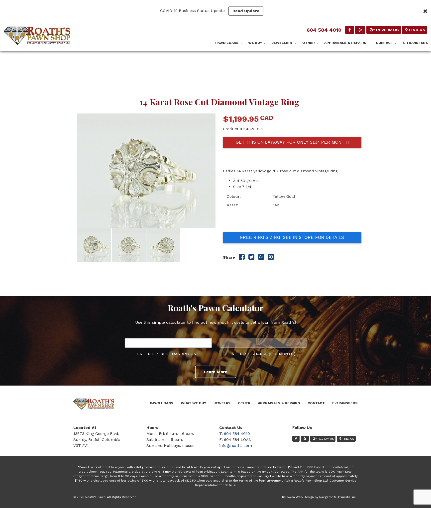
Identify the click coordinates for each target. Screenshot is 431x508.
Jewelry (222, 403)
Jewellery (283, 43)
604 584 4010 (324, 30)
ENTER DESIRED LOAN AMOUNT (168, 353)
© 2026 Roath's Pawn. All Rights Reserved (104, 497)
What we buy (193, 403)
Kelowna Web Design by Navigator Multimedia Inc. (319, 497)
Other (309, 43)
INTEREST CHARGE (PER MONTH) (262, 353)
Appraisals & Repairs (345, 43)
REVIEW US (387, 29)
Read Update (245, 10)
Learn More (215, 371)
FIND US (417, 29)
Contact (385, 43)
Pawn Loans (227, 43)
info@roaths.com (235, 445)
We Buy (255, 43)
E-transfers (415, 43)
